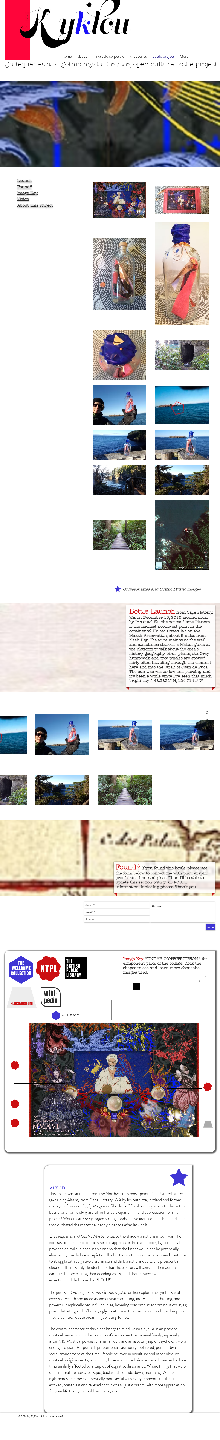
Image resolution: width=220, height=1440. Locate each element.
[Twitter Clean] (195, 1417)
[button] (202, 979)
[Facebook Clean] (190, 1417)
